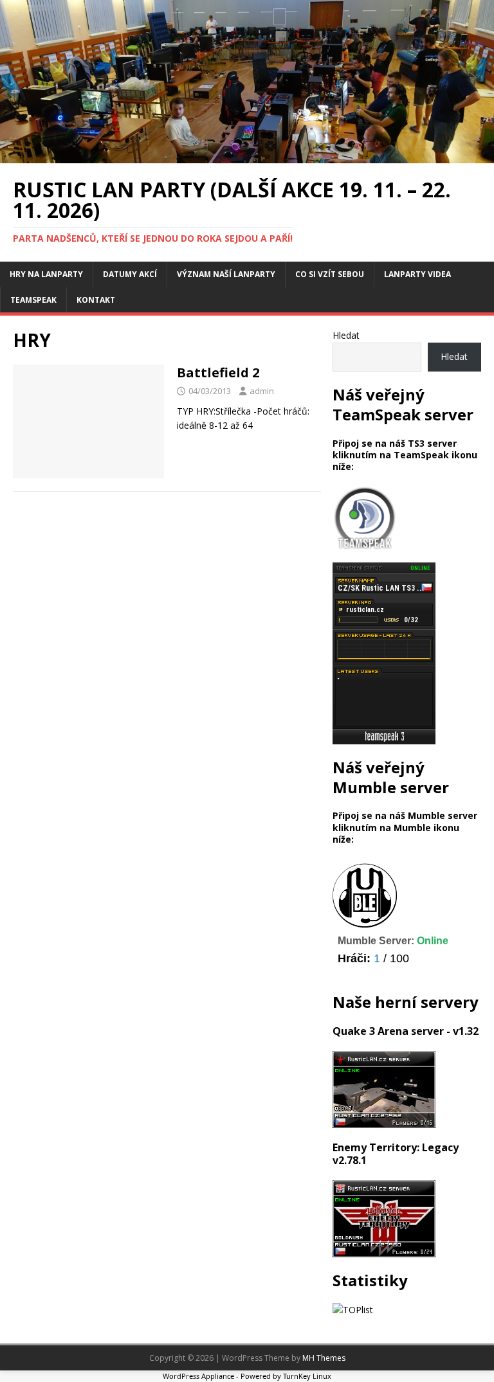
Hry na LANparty (46, 274)
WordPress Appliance (198, 1376)
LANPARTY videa (417, 274)
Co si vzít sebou (329, 274)
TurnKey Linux (307, 1376)
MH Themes (323, 1357)
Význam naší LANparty (226, 274)
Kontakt (96, 299)
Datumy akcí (130, 274)
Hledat (346, 335)
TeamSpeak (33, 299)
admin (262, 391)
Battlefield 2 (218, 372)
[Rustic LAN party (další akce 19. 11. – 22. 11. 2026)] (247, 156)
